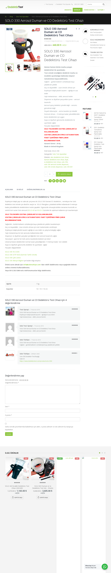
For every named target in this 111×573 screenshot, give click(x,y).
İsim (7, 406)
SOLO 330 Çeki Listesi (13, 258)
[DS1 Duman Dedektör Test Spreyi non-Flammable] (87, 145)
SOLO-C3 (40, 210)
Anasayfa (67, 10)
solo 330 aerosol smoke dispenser (56, 164)
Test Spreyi (49, 4)
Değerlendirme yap (72, 41)
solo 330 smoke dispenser (53, 167)
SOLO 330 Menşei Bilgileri (14, 261)
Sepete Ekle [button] (18, 498)
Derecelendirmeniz (11, 380)
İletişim (100, 10)
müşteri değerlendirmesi (53, 41)
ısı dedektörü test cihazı (52, 162)
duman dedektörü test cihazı (54, 160)
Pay (45, 181)
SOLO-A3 (31, 210)
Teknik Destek (89, 10)
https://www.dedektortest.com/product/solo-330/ (36, 361)
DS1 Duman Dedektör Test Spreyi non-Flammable (99, 145)
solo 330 (65, 162)
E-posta (64, 180)
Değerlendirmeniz (12, 383)
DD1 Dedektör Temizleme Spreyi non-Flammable (99, 130)
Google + (60, 180)
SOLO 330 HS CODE (12, 252)
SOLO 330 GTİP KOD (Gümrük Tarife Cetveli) (21, 255)
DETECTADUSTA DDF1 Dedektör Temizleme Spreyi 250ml (100, 116)
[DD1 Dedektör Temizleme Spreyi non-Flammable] (87, 130)
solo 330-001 (68, 167)
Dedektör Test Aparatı (63, 4)
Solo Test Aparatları (60, 154)
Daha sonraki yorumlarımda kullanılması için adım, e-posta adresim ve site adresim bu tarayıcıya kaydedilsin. (39, 428)
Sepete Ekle (65, 174)
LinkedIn (57, 180)
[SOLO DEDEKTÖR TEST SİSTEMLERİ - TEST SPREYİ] (14, 7)
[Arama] (103, 4)
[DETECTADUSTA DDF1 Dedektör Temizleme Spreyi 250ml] (87, 116)
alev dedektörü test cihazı (60, 157)
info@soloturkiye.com (32, 265)
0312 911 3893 (78, 4)
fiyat (66, 160)
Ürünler (77, 10)
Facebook (50, 180)
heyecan (53, 180)
